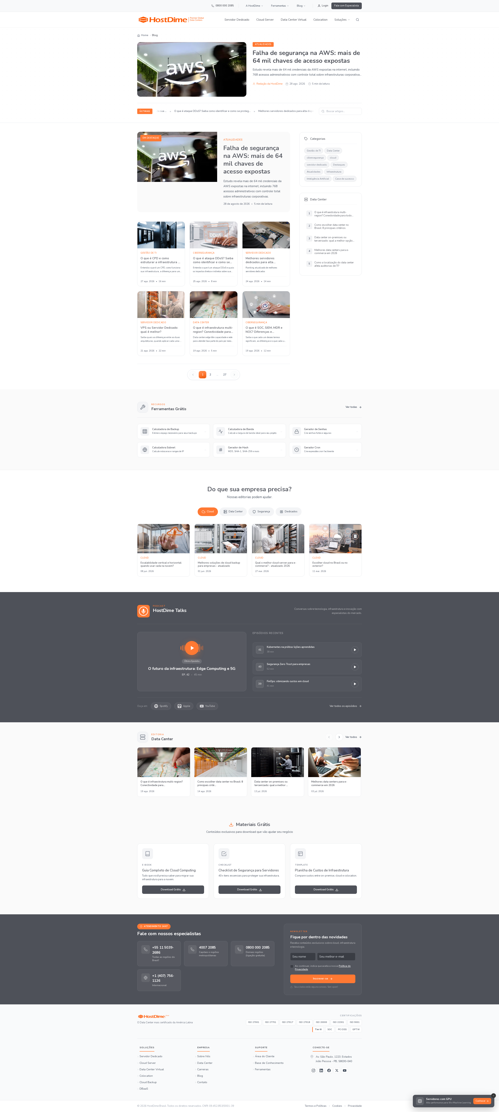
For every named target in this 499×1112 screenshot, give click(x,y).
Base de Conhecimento (269, 1063)
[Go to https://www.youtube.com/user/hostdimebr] (345, 1071)
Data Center (333, 150)
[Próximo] (339, 737)
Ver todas (351, 407)
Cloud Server (265, 20)
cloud (333, 157)
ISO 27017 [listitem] (287, 1022)
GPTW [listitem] (356, 1029)
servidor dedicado (317, 164)
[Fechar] (493, 1095)
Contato (202, 1082)
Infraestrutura (334, 171)
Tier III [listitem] (318, 1029)
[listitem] (159, 953)
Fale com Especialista (346, 5)
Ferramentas (278, 6)
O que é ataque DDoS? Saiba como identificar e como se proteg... (201, 111)
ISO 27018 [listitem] (304, 1022)
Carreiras (203, 1069)
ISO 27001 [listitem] (253, 1022)
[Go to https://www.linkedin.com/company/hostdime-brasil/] (321, 1071)
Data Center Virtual (293, 20)
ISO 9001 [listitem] (355, 1022)
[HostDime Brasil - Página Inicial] (165, 1016)
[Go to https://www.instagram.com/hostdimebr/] (313, 1071)
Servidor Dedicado (237, 20)
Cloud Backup (148, 1082)
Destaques (339, 164)
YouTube (210, 706)
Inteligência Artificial (318, 178)
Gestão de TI (314, 150)
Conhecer (480, 1101)
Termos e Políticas (315, 1106)
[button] (342, 19)
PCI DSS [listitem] (342, 1029)
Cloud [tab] (210, 511)
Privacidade (355, 1106)
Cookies (337, 1106)
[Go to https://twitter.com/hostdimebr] (337, 1071)
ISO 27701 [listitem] (270, 1022)
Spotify (164, 706)
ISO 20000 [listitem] (321, 1022)
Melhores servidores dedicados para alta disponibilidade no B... (284, 111)
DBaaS (144, 1089)
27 (224, 374)
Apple (186, 706)
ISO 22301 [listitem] (338, 1022)
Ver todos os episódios (343, 706)
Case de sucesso (344, 178)
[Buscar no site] (357, 19)
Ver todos (351, 737)
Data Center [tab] (236, 511)
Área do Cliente (264, 1056)
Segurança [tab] (263, 511)
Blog (300, 6)
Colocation (320, 20)
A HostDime (253, 6)
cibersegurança (315, 157)
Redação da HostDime (269, 84)
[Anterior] (329, 737)
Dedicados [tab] (291, 511)
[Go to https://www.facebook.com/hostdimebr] (329, 1071)
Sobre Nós (203, 1056)
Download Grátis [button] (171, 889)
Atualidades (263, 44)
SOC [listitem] (329, 1029)
